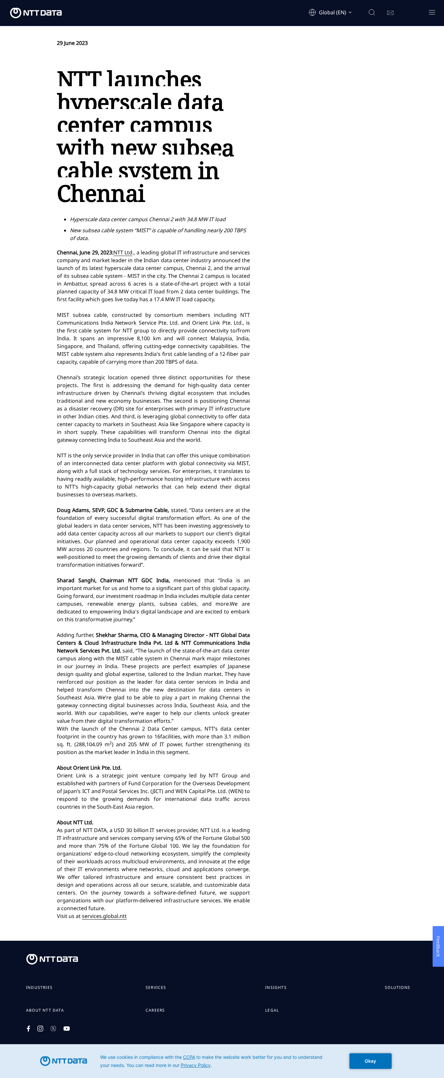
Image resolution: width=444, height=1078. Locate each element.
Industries (39, 987)
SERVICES (156, 987)
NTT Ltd (122, 252)
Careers (155, 1010)
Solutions (397, 987)
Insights (276, 987)
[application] (222, 1061)
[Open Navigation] (432, 13)
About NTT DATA (45, 1010)
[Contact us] (390, 13)
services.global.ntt (104, 916)
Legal (272, 1010)
